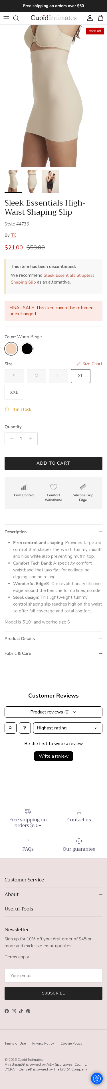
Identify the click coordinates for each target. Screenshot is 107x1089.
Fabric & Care (18, 653)
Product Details (20, 638)
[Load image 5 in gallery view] (53, 96)
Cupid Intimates (30, 1059)
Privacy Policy (43, 1043)
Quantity (13, 427)
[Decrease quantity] (10, 438)
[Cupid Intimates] (53, 18)
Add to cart (53, 463)
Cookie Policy (71, 1043)
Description (16, 532)
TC (14, 235)
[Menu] (6, 18)
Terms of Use (15, 1043)
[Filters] (25, 728)
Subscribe (53, 993)
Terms (11, 957)
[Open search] (11, 728)
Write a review (53, 756)
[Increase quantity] (32, 438)
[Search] (19, 18)
